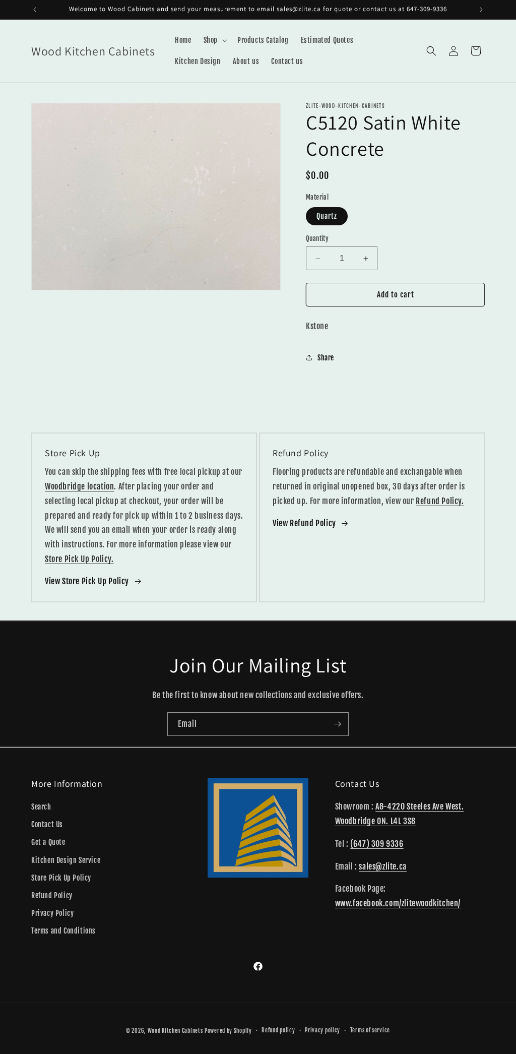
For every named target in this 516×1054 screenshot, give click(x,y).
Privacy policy (322, 1030)
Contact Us (47, 824)
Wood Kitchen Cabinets (175, 1030)
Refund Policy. (440, 501)
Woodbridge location (79, 486)
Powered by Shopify (228, 1030)
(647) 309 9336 (376, 844)
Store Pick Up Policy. (79, 559)
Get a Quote (48, 842)
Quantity (317, 238)
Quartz (326, 216)
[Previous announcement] (35, 9)
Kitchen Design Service (65, 860)
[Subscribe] (337, 724)
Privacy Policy (52, 913)
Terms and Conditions (63, 930)
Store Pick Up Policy (61, 878)
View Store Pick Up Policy (87, 581)
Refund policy (278, 1030)
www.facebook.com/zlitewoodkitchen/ (398, 903)
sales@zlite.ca (382, 866)
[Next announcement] (481, 9)
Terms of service (370, 1030)
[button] (214, 40)
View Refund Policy (304, 523)
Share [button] (325, 357)
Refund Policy (52, 895)
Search (41, 806)
